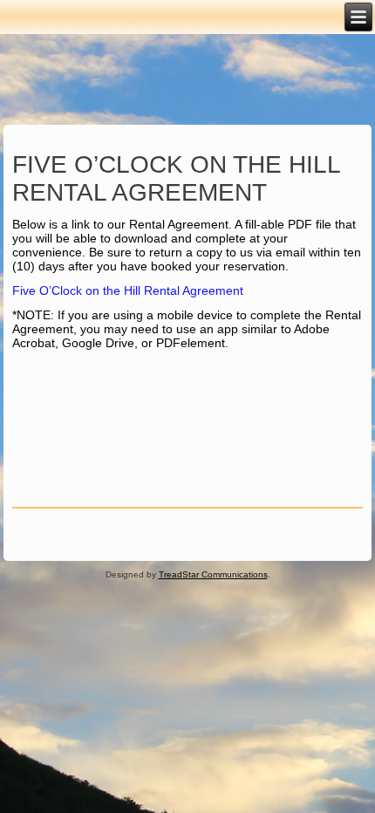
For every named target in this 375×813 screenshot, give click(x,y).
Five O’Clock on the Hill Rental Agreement (127, 290)
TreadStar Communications (213, 574)
